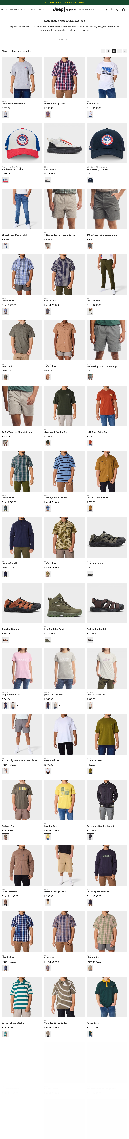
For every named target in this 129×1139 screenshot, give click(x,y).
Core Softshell (9, 563)
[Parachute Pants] (22, 1062)
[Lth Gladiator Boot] (64, 603)
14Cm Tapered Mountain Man (102, 234)
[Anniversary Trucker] (22, 143)
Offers (41, 10)
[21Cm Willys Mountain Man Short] (22, 734)
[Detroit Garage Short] (64, 865)
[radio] (5, 114)
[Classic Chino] (107, 274)
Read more (64, 39)
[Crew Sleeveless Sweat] (22, 77)
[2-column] (108, 51)
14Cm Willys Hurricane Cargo (59, 234)
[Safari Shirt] (22, 340)
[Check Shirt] (22, 274)
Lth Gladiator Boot (54, 629)
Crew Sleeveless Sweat (14, 103)
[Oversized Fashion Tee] (64, 406)
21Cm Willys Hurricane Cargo (102, 366)
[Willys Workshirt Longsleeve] (107, 1062)
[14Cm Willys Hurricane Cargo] (64, 209)
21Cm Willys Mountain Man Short (19, 760)
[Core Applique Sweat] (107, 865)
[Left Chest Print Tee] (107, 406)
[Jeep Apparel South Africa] (64, 9)
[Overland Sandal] (107, 537)
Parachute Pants (10, 1088)
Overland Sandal (95, 563)
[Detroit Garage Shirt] (64, 77)
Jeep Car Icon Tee (11, 694)
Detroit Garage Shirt (55, 103)
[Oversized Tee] (64, 734)
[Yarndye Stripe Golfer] (64, 471)
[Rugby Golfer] (107, 997)
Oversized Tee (51, 760)
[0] (123, 10)
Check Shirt (8, 300)
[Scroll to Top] (124, 1125)
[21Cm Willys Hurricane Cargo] (107, 340)
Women (13, 10)
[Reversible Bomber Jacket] (107, 800)
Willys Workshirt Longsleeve (102, 1088)
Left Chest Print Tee (97, 431)
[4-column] (119, 51)
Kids (23, 10)
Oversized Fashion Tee (56, 431)
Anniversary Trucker (13, 169)
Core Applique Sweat (98, 891)
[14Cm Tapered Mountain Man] (107, 209)
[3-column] (114, 51)
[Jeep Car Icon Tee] (22, 668)
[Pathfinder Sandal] (107, 603)
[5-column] (125, 51)
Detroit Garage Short (55, 891)
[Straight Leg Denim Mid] (22, 209)
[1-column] (103, 51)
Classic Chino (93, 300)
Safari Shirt (8, 366)
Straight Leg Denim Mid (14, 234)
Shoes (30, 10)
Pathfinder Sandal (96, 629)
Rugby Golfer (94, 1022)
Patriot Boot (50, 169)
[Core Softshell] (22, 537)
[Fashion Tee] (107, 77)
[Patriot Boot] (64, 143)
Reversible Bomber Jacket (100, 826)
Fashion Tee (93, 103)
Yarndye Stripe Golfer (55, 497)
